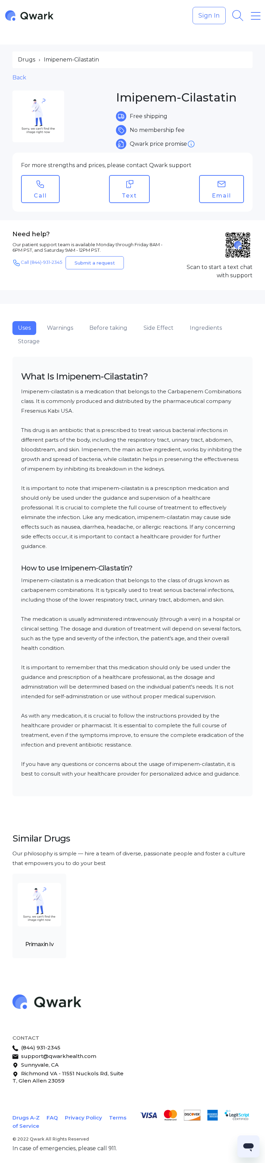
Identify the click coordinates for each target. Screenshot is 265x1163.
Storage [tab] (29, 341)
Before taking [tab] (108, 328)
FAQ (52, 1117)
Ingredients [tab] (206, 328)
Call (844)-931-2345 (41, 262)
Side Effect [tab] (159, 328)
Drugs (26, 59)
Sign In (209, 15)
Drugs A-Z (26, 1117)
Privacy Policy (83, 1117)
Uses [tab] (24, 328)
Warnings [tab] (60, 328)
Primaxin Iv (39, 944)
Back (19, 77)
